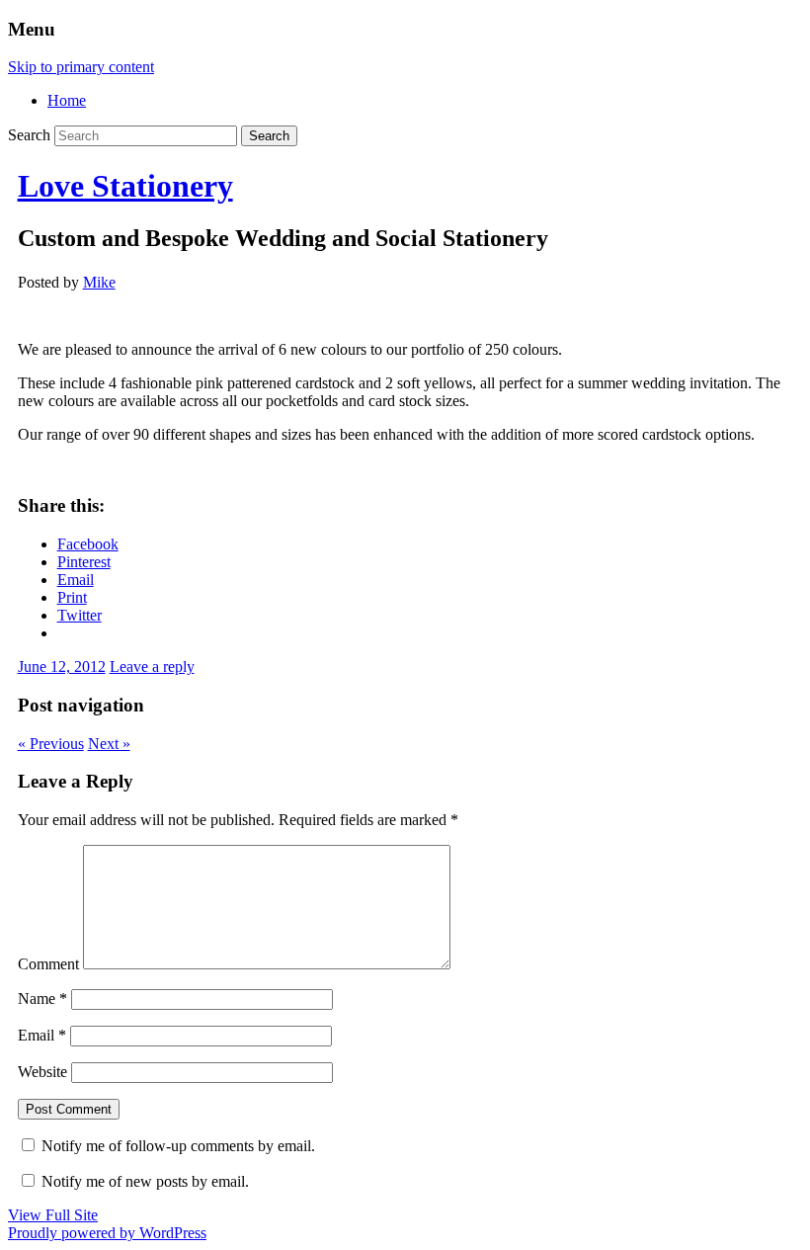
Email (42, 1035)
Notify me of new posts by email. (145, 1181)
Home (66, 100)
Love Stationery (125, 186)
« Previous (51, 743)
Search (29, 134)
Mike (99, 282)
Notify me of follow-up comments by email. (178, 1145)
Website (42, 1071)
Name (42, 998)
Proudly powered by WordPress (107, 1232)
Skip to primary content (81, 66)
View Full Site (53, 1215)
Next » (109, 743)
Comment (48, 964)
